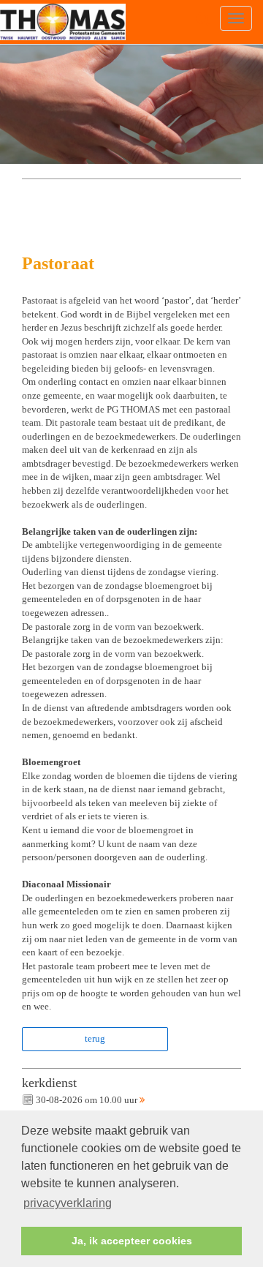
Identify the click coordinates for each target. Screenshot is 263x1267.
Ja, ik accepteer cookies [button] (132, 1241)
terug (95, 1038)
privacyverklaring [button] (67, 1203)
